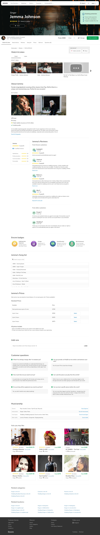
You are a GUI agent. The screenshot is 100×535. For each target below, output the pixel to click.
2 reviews (68, 447)
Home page (14, 48)
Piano (28, 411)
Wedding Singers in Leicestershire (72, 512)
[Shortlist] (88, 3)
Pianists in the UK (68, 491)
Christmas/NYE (48, 3)
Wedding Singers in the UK (44, 494)
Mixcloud (81, 532)
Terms (9, 524)
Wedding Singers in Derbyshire (45, 510)
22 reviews (47, 473)
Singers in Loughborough (17, 508)
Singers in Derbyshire (43, 505)
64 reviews (74, 473)
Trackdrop (74, 532)
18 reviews (21, 473)
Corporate (38, 3)
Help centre (11, 522)
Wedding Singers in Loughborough (19, 512)
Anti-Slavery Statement (56, 526)
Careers (53, 524)
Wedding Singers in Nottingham (72, 510)
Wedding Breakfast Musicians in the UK (20, 494)
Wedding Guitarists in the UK (71, 494)
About (52, 522)
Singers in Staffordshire (43, 508)
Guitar (25, 411)
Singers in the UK (15, 491)
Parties (31, 3)
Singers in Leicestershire (70, 508)
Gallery (31, 526)
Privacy (10, 526)
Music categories (34, 524)
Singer (21, 411)
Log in (93, 3)
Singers (20, 48)
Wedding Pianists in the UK (17, 496)
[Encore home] (5, 3)
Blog (31, 528)
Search (83, 3)
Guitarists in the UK (42, 491)
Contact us (10, 528)
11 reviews (47, 447)
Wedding (22, 414)
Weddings (23, 3)
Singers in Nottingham (69, 505)
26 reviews (21, 447)
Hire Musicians (14, 3)
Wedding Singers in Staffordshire (46, 512)
